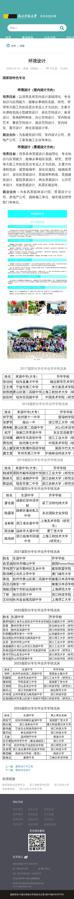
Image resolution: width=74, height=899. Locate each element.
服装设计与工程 (24, 766)
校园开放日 (50, 824)
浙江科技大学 (61, 785)
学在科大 (49, 819)
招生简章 (33, 824)
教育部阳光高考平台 (13, 785)
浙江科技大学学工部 (30, 789)
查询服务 (27, 37)
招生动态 (18, 809)
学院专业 (49, 809)
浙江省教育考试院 (39, 785)
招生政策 (33, 814)
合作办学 (50, 37)
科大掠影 (49, 814)
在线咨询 (33, 819)
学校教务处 (8, 789)
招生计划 (33, 809)
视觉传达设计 (23, 770)
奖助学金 (18, 819)
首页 (8, 37)
